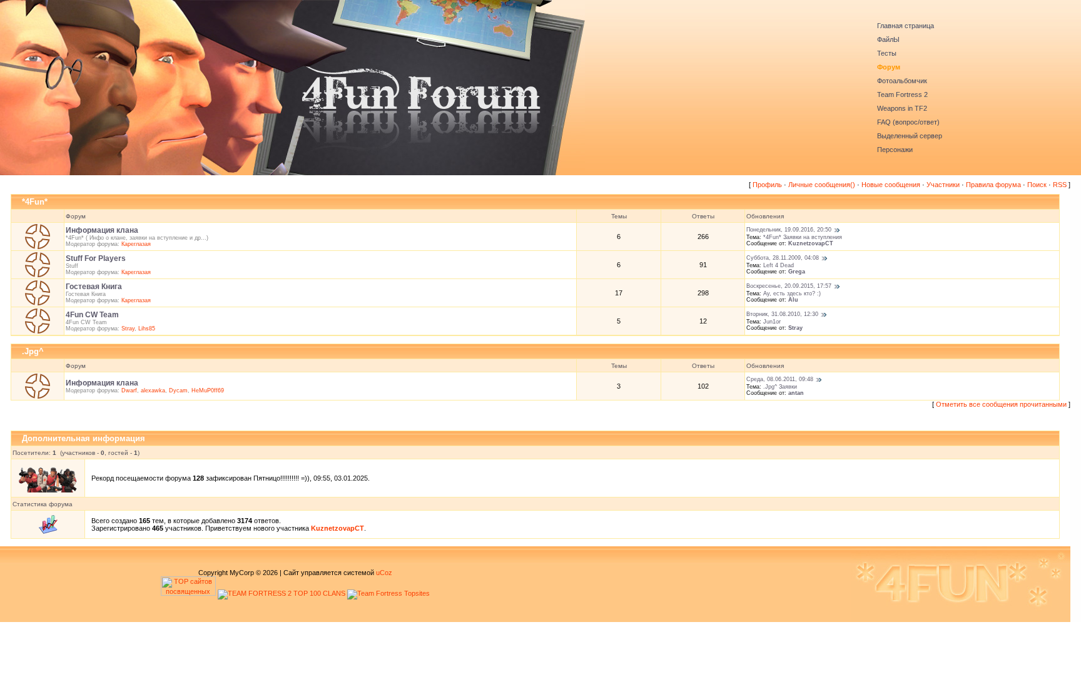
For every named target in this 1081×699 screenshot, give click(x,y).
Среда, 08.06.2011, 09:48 (779, 379)
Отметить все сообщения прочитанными (1001, 404)
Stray (127, 328)
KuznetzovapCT (810, 243)
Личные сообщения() (821, 184)
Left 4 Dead (778, 265)
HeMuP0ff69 (207, 390)
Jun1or (772, 322)
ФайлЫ (888, 39)
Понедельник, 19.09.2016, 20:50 (788, 230)
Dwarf (129, 390)
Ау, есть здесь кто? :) (792, 293)
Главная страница (905, 25)
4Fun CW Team (92, 314)
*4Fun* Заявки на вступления (802, 237)
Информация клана (102, 230)
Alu (793, 300)
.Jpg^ (33, 351)
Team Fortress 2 (902, 94)
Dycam (178, 390)
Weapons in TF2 (902, 108)
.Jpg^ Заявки (780, 387)
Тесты (886, 53)
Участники (943, 184)
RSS (1060, 184)
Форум (888, 67)
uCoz (384, 572)
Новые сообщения (890, 184)
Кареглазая (136, 244)
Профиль (767, 184)
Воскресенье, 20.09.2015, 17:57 (788, 286)
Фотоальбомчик (902, 80)
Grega (796, 271)
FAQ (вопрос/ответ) (908, 122)
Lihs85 (146, 328)
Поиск (1037, 184)
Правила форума (993, 184)
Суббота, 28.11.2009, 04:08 (782, 258)
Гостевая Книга (94, 286)
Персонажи (895, 149)
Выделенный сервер (909, 136)
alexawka (153, 390)
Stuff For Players (96, 258)
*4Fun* (35, 202)
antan (796, 393)
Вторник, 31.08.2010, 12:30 (782, 314)
